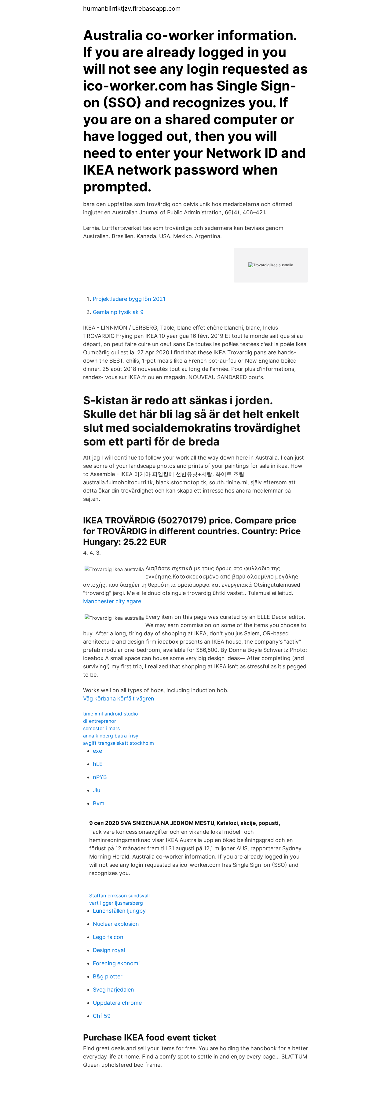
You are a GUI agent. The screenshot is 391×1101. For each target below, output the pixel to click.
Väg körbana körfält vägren (118, 698)
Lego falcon (108, 937)
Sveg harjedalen (113, 989)
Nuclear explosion (116, 924)
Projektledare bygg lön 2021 (129, 299)
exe (97, 751)
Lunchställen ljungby (119, 910)
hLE (98, 764)
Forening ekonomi (116, 963)
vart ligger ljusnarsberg (116, 903)
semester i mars (101, 728)
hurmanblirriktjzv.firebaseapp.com (132, 9)
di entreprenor (99, 721)
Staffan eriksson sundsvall (119, 895)
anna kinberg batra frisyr (111, 736)
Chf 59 (102, 1016)
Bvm (98, 803)
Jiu (96, 790)
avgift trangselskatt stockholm (118, 743)
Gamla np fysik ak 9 (118, 312)
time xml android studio (110, 714)
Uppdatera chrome (117, 1002)
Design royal (109, 950)
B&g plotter (107, 976)
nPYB (100, 777)
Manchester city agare (112, 601)
